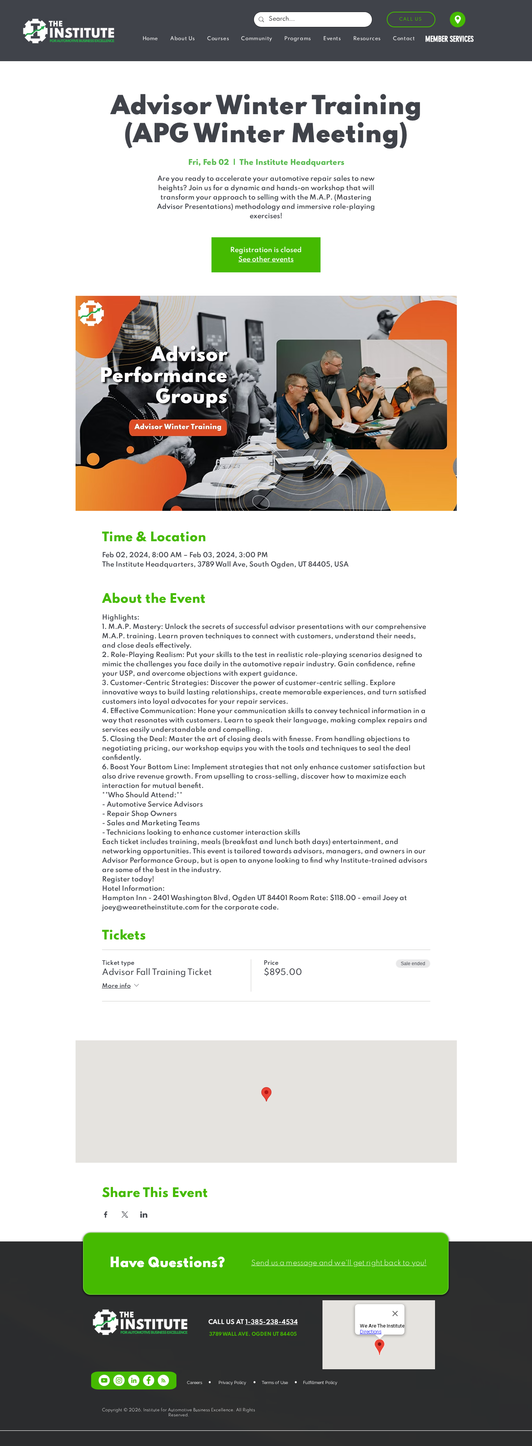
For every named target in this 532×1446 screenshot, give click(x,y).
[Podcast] (163, 1380)
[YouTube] (104, 1380)
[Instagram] (119, 1380)
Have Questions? (167, 1263)
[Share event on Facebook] (105, 1214)
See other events (266, 259)
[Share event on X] (125, 1214)
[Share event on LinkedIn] (144, 1214)
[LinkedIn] (133, 1380)
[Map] (457, 19)
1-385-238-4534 (271, 1322)
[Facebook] (148, 1380)
